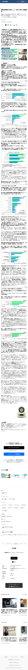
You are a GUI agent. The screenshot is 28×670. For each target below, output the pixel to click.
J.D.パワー (17, 505)
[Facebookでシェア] (8, 25)
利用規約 (22, 657)
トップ (3, 543)
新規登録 (22, 1)
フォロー (14, 558)
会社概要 (5, 657)
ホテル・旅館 (11, 499)
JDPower (22, 507)
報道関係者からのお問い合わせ (14, 659)
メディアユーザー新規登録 (14, 454)
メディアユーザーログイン (14, 447)
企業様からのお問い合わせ (14, 662)
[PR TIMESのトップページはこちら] (5, 1)
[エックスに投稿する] (6, 25)
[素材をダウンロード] (14, 25)
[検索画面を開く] (26, 1)
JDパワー (11, 505)
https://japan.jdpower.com (6, 428)
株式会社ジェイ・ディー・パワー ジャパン (14, 552)
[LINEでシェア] (10, 25)
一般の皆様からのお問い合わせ (14, 665)
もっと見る (25, 594)
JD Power (16, 507)
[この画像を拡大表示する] (5, 476)
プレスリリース (9, 543)
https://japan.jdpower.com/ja (15, 565)
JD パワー (10, 507)
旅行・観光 (4, 499)
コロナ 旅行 (4, 510)
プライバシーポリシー (14, 657)
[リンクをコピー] (16, 25)
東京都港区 (3, 516)
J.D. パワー (4, 505)
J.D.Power (4, 507)
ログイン (18, 1)
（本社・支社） (9, 516)
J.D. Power (24, 505)
